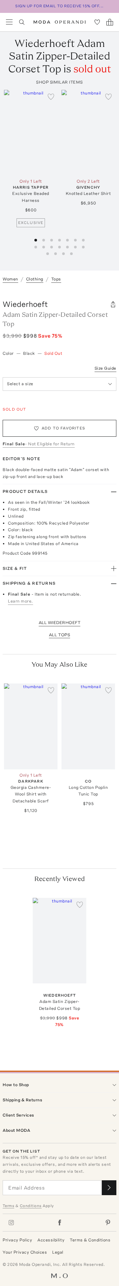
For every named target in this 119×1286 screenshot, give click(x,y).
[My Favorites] (97, 22)
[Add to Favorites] (51, 96)
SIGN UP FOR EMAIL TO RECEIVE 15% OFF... (59, 6)
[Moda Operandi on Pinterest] (107, 1222)
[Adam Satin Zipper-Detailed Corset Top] (59, 940)
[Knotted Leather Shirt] (88, 132)
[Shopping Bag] (110, 22)
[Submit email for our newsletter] (109, 1187)
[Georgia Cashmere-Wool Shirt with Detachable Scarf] (31, 726)
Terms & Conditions (90, 1239)
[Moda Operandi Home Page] (59, 22)
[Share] (113, 304)
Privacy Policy (17, 1239)
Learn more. (20, 601)
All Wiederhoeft (60, 622)
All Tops (59, 634)
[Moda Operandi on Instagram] (11, 1222)
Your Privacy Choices (25, 1252)
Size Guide (105, 368)
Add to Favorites (63, 428)
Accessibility (50, 1239)
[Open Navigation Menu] (9, 22)
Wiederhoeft (25, 304)
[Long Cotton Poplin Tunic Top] (88, 726)
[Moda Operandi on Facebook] (59, 1222)
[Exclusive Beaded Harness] (31, 132)
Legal (57, 1252)
